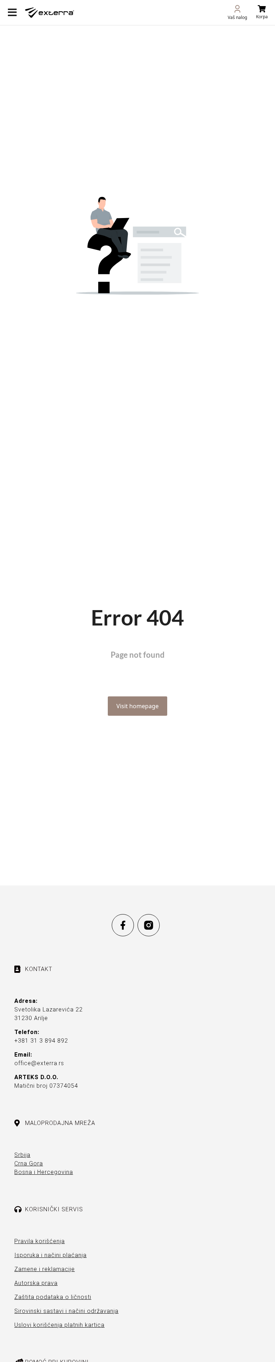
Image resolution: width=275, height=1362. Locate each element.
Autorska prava (36, 1283)
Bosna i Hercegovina (43, 1172)
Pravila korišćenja (39, 1241)
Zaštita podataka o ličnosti (52, 1297)
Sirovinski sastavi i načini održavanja (66, 1311)
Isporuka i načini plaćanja (50, 1255)
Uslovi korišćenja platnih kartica (59, 1325)
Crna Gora (28, 1163)
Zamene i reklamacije (44, 1269)
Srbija (22, 1154)
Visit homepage (137, 706)
